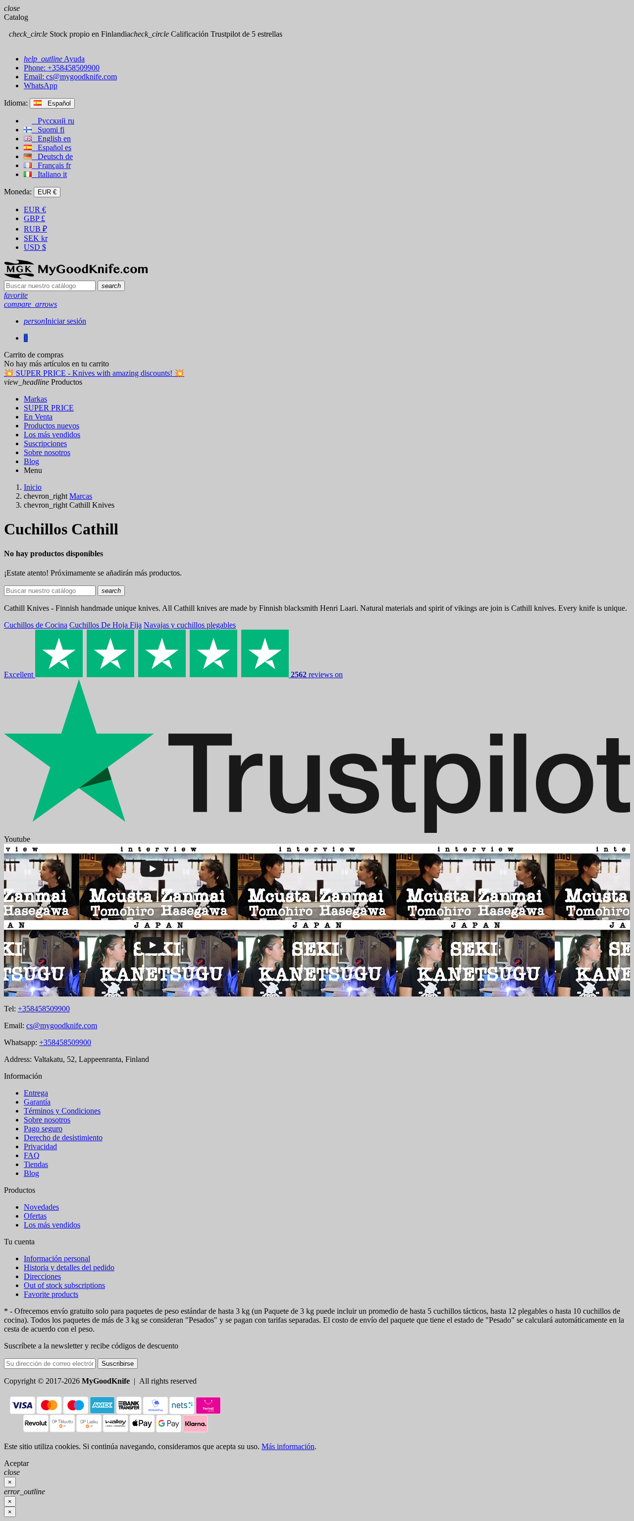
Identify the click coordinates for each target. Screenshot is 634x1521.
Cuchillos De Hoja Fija (105, 625)
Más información (288, 1446)
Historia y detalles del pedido (69, 1267)
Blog (31, 1173)
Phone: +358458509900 (62, 67)
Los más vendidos (52, 1225)
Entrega (36, 1093)
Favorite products (51, 1294)
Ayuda (54, 59)
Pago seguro (43, 1128)
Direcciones (42, 1276)
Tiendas (36, 1164)
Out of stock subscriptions (64, 1285)
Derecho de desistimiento (63, 1137)
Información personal (57, 1258)
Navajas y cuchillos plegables (190, 625)
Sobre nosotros (47, 1119)
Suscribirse (118, 1363)
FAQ (32, 1155)
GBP (34, 218)
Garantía (37, 1102)
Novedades (41, 1207)
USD (35, 247)
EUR (35, 209)
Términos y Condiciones (62, 1111)
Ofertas (35, 1216)
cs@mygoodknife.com (61, 1025)
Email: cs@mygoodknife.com (70, 76)
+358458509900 (44, 1008)
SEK (36, 238)
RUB (35, 229)
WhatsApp (40, 85)
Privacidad (40, 1146)
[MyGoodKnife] (76, 276)
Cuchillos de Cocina (35, 625)
